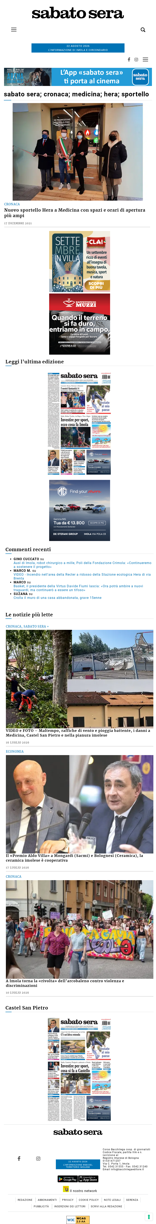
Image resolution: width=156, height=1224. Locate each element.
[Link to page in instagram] (38, 1159)
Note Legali (113, 1200)
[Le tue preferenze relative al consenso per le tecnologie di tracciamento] (149, 1217)
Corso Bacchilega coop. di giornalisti (126, 1149)
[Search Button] (136, 27)
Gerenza (132, 1200)
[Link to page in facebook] (19, 1159)
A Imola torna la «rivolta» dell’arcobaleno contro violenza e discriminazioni (65, 983)
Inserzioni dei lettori (70, 1206)
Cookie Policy (89, 1200)
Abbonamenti (48, 1200)
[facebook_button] (129, 59)
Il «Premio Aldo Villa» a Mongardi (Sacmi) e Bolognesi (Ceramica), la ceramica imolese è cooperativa (74, 858)
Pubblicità (42, 1206)
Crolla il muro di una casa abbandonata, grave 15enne (58, 598)
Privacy (68, 1200)
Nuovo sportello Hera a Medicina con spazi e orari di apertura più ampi (74, 213)
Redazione (25, 1200)
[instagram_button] (136, 59)
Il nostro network (83, 1191)
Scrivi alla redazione (106, 1206)
